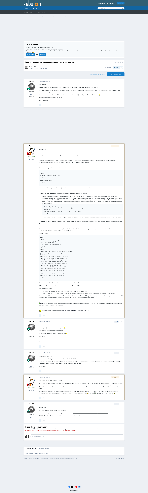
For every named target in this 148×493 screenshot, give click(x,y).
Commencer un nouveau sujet (97, 74)
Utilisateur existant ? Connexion (106, 3)
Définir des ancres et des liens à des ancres (72, 310)
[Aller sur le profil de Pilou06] (26, 67)
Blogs (31, 12)
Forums (26, 12)
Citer (44, 105)
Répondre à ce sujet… (39, 436)
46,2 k (32, 159)
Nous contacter (74, 490)
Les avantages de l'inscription (44, 49)
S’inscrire (120, 3)
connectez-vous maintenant (75, 429)
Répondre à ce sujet (115, 74)
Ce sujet (117, 8)
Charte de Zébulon (58, 49)
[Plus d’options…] (121, 81)
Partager (108, 67)
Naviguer (35, 8)
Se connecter (30, 54)
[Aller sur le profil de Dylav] (31, 151)
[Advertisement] (52, 30)
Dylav (31, 146)
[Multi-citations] (40, 105)
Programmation (43, 68)
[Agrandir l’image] (99, 94)
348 (32, 94)
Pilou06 (33, 66)
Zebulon (27, 8)
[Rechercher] (122, 8)
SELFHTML (87, 310)
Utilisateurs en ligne (40, 12)
